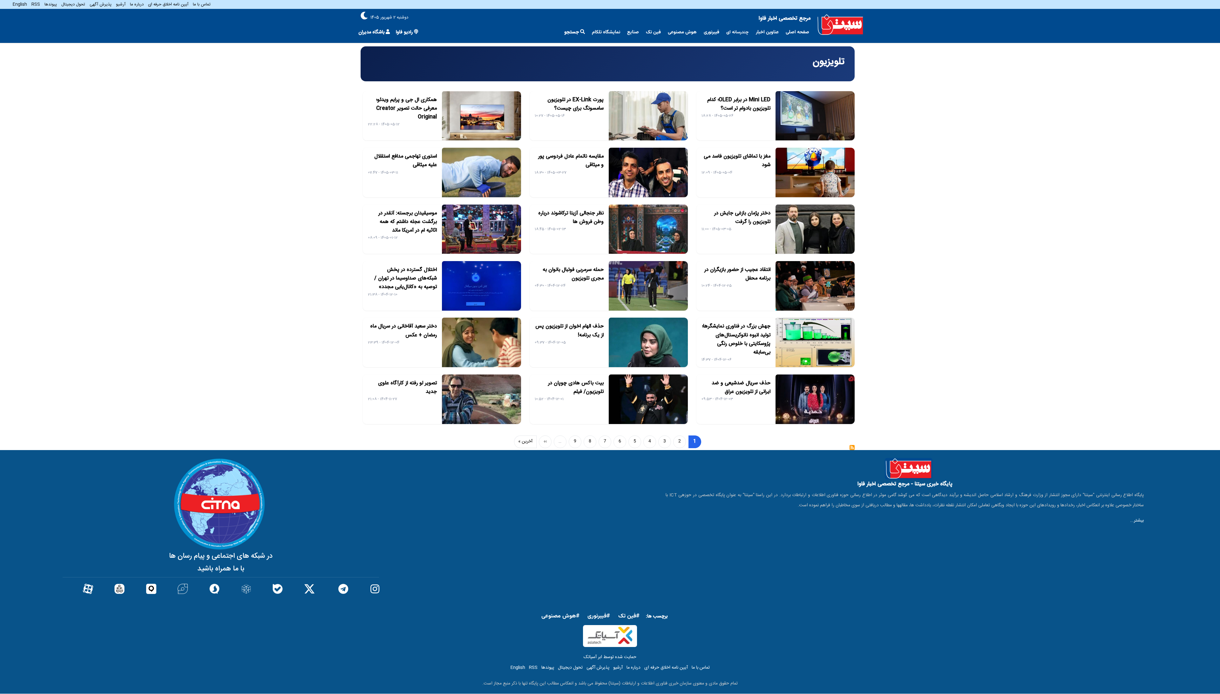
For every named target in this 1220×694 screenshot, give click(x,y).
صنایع (633, 32)
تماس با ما (202, 4)
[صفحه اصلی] (840, 24)
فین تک (653, 32)
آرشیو (120, 4)
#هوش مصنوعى (560, 616)
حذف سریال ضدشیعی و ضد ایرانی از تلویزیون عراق (741, 387)
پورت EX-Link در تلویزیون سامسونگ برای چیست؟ (575, 104)
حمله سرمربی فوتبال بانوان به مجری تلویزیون (573, 274)
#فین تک (629, 616)
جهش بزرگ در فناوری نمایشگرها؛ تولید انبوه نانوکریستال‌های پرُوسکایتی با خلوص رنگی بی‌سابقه (736, 339)
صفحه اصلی (797, 32)
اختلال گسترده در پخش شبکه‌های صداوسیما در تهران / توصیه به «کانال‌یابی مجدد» (405, 278)
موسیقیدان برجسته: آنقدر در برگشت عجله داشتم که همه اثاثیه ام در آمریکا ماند (407, 222)
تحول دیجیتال (73, 4)
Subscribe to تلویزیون (852, 449)
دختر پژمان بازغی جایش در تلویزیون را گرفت (742, 217)
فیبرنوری (711, 32)
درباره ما (137, 4)
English (20, 4)
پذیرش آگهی (101, 4)
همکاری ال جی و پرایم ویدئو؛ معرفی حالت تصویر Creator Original (406, 108)
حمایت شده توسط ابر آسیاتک (610, 657)
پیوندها (50, 4)
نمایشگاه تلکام (606, 32)
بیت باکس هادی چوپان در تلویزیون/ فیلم (576, 387)
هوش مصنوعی (682, 32)
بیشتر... (1137, 520)
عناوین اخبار (767, 32)
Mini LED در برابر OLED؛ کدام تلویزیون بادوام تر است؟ (738, 104)
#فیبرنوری (598, 616)
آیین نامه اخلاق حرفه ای (168, 4)
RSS (35, 4)
